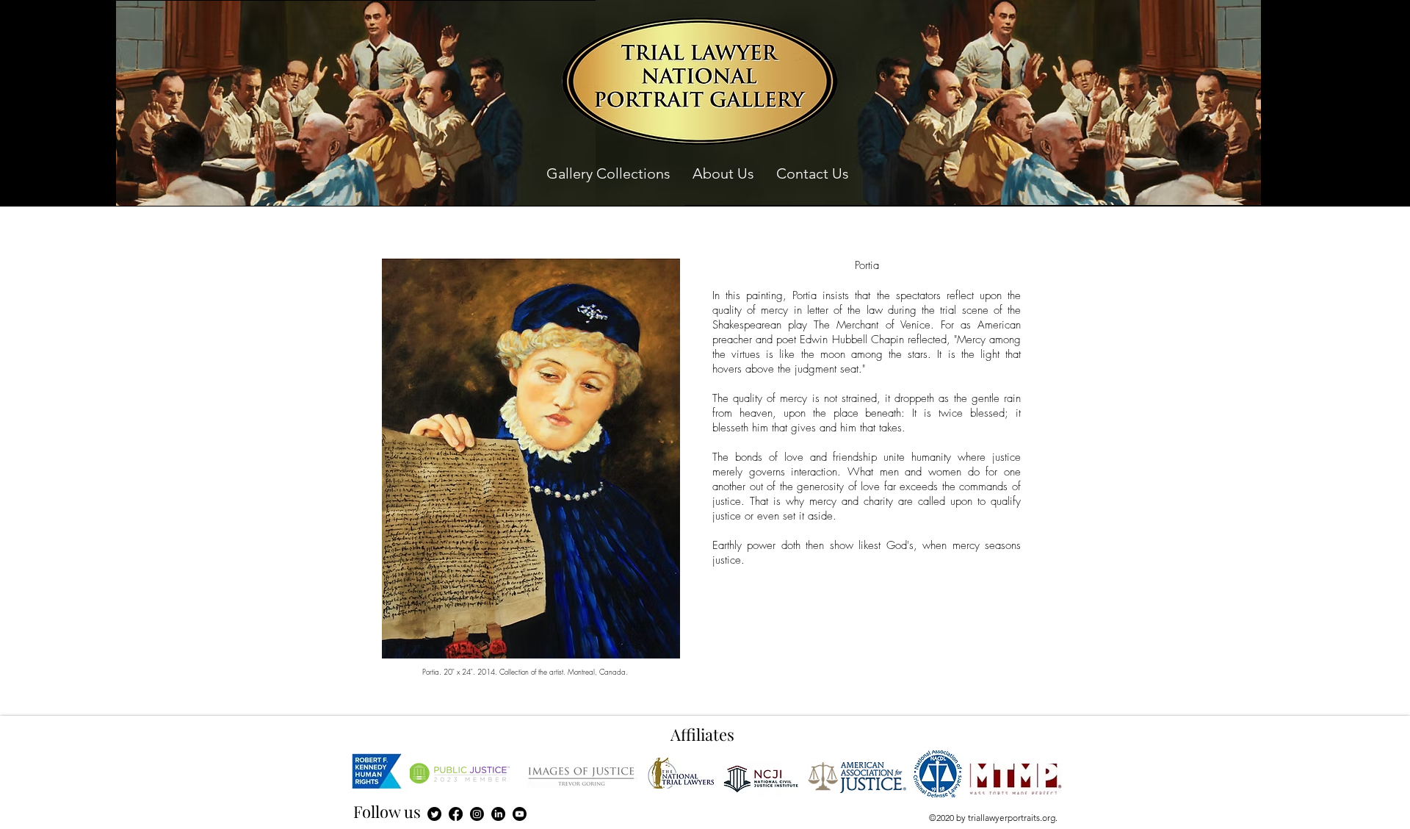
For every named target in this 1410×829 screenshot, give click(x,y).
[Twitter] (434, 814)
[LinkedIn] (498, 814)
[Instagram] (477, 814)
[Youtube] (520, 814)
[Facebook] (456, 814)
